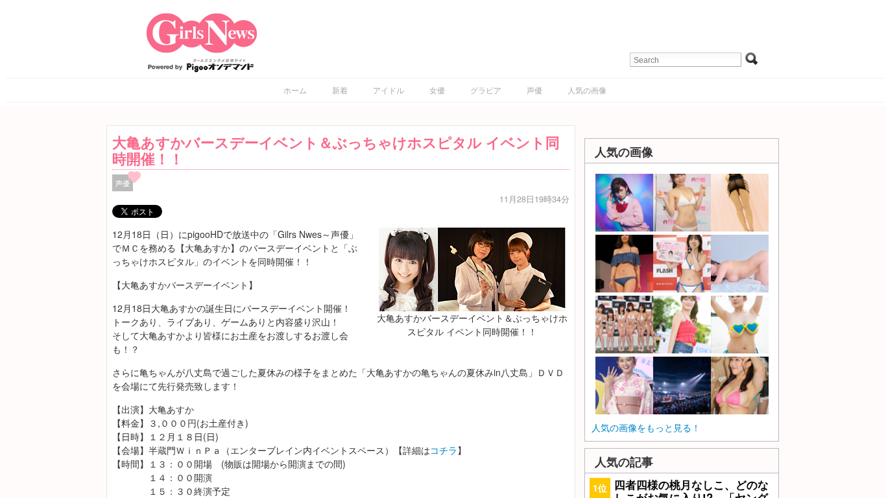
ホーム (295, 89)
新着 (340, 89)
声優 (534, 89)
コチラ (443, 450)
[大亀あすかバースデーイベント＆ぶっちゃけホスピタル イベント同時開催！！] (472, 267)
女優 (437, 89)
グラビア (485, 89)
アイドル (388, 89)
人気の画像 (587, 89)
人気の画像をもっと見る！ (646, 427)
